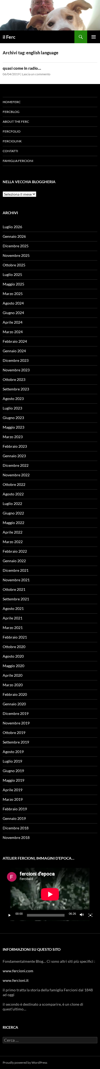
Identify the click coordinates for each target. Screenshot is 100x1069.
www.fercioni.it (16, 980)
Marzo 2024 (13, 331)
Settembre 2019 (16, 742)
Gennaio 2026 (14, 236)
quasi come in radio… (22, 68)
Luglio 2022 (12, 503)
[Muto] (82, 915)
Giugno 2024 (13, 312)
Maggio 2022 (13, 522)
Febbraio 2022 (15, 551)
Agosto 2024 (13, 303)
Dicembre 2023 (16, 360)
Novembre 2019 (16, 723)
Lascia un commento (36, 74)
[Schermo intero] (90, 915)
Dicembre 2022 (16, 465)
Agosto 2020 (13, 656)
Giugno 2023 (13, 417)
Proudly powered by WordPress (25, 1062)
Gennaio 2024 (14, 351)
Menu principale (93, 36)
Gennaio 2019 (14, 818)
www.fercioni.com (18, 971)
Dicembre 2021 (16, 570)
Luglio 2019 (12, 761)
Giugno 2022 (13, 513)
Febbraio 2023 (15, 446)
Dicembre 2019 (16, 713)
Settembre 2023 (16, 389)
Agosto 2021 (13, 608)
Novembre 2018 (16, 837)
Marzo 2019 (13, 799)
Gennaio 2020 (14, 704)
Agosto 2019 (13, 751)
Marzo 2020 (13, 685)
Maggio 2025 (13, 284)
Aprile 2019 (12, 790)
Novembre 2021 (16, 580)
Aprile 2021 (12, 618)
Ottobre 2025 (14, 265)
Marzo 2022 (13, 541)
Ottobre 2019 (14, 732)
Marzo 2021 (13, 627)
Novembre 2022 (16, 475)
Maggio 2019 (13, 780)
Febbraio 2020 (15, 694)
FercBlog (11, 112)
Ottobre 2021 (14, 589)
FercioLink (12, 141)
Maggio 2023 (13, 427)
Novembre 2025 (16, 255)
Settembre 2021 (16, 599)
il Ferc (9, 37)
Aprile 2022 (12, 532)
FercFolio (12, 131)
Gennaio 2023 (14, 456)
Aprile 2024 (12, 322)
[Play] (9, 915)
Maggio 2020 (13, 665)
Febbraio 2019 (15, 809)
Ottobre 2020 (14, 646)
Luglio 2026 (12, 227)
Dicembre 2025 (16, 246)
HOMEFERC (12, 102)
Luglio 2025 (12, 274)
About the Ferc (16, 122)
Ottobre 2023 (14, 379)
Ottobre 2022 (14, 484)
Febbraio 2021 (15, 637)
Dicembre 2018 (16, 828)
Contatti (10, 151)
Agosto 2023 (13, 398)
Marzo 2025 (13, 293)
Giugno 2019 (13, 770)
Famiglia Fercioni (18, 161)
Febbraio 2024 (15, 341)
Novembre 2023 (16, 370)
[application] (50, 894)
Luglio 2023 (12, 408)
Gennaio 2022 (14, 560)
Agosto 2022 (13, 494)
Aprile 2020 (12, 675)
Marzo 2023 (13, 436)
